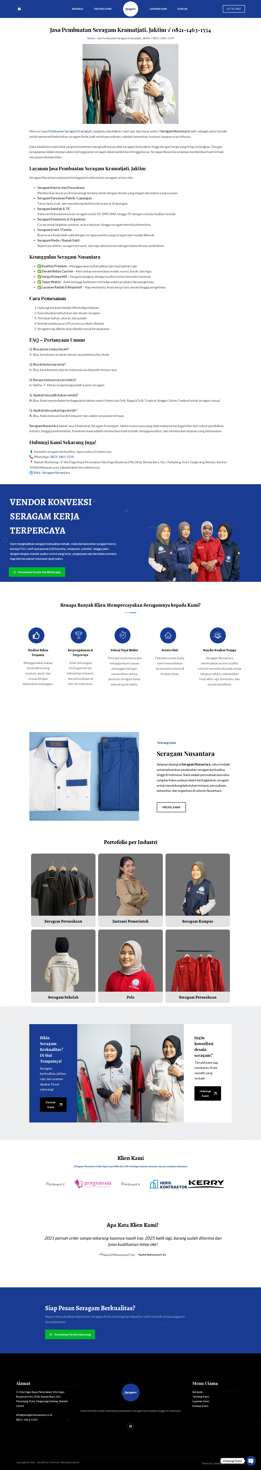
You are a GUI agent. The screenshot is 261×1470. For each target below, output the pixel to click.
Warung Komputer (70, 1462)
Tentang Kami (103, 8)
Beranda (77, 8)
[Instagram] (19, 9)
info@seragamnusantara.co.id (34, 1414)
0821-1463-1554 (62, 457)
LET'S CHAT (234, 8)
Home (90, 38)
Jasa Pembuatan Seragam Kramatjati (67, 131)
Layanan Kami (158, 8)
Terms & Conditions (214, 1463)
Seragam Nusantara (56, 472)
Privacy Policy (236, 1463)
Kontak (182, 8)
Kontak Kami (200, 1406)
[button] (33, 1179)
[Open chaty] (251, 1461)
